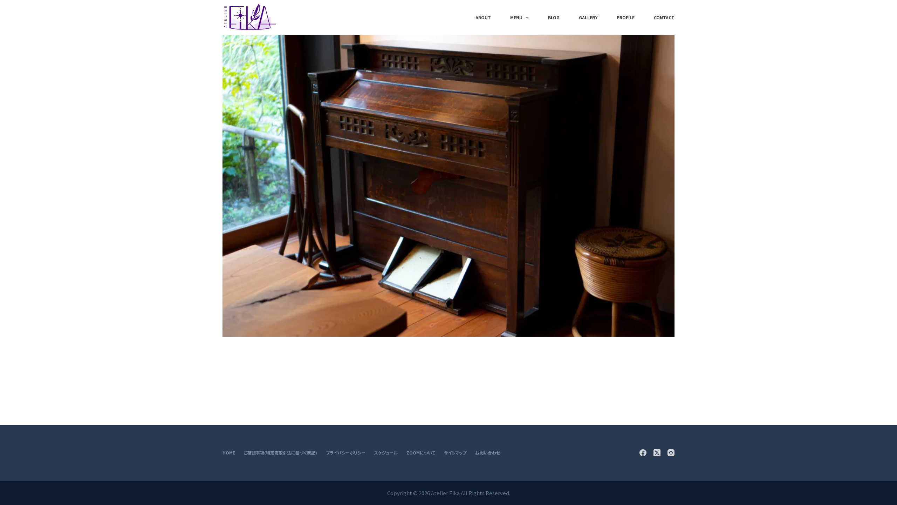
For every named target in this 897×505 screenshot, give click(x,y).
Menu (516, 17)
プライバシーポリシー (345, 453)
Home (228, 453)
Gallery (588, 17)
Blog (554, 17)
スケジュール (386, 453)
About (483, 17)
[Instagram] (671, 452)
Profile (626, 17)
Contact (664, 17)
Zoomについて (420, 453)
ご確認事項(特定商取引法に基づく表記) (280, 453)
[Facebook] (642, 452)
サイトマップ (455, 453)
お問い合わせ (487, 453)
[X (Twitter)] (656, 452)
